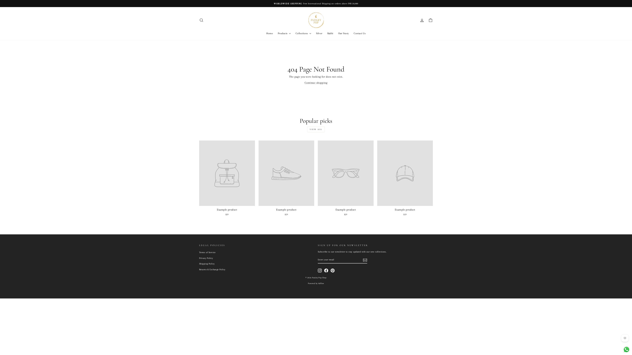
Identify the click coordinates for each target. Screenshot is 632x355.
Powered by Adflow (316, 283)
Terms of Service (207, 252)
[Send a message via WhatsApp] (626, 349)
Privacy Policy (206, 258)
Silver (319, 33)
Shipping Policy (207, 263)
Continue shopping (316, 82)
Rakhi (330, 33)
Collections (302, 33)
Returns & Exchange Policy (212, 269)
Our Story (343, 33)
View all (316, 129)
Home (269, 33)
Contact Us (360, 33)
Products (283, 33)
